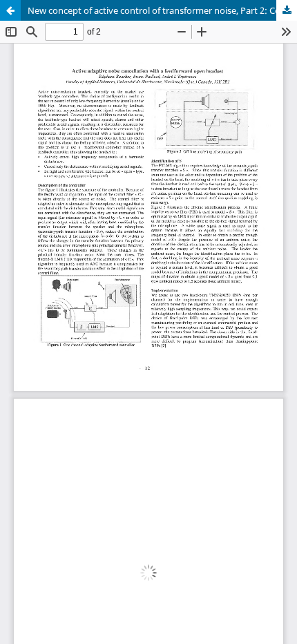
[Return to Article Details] (10, 10)
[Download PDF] (286, 10)
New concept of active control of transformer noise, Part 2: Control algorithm (162, 10)
